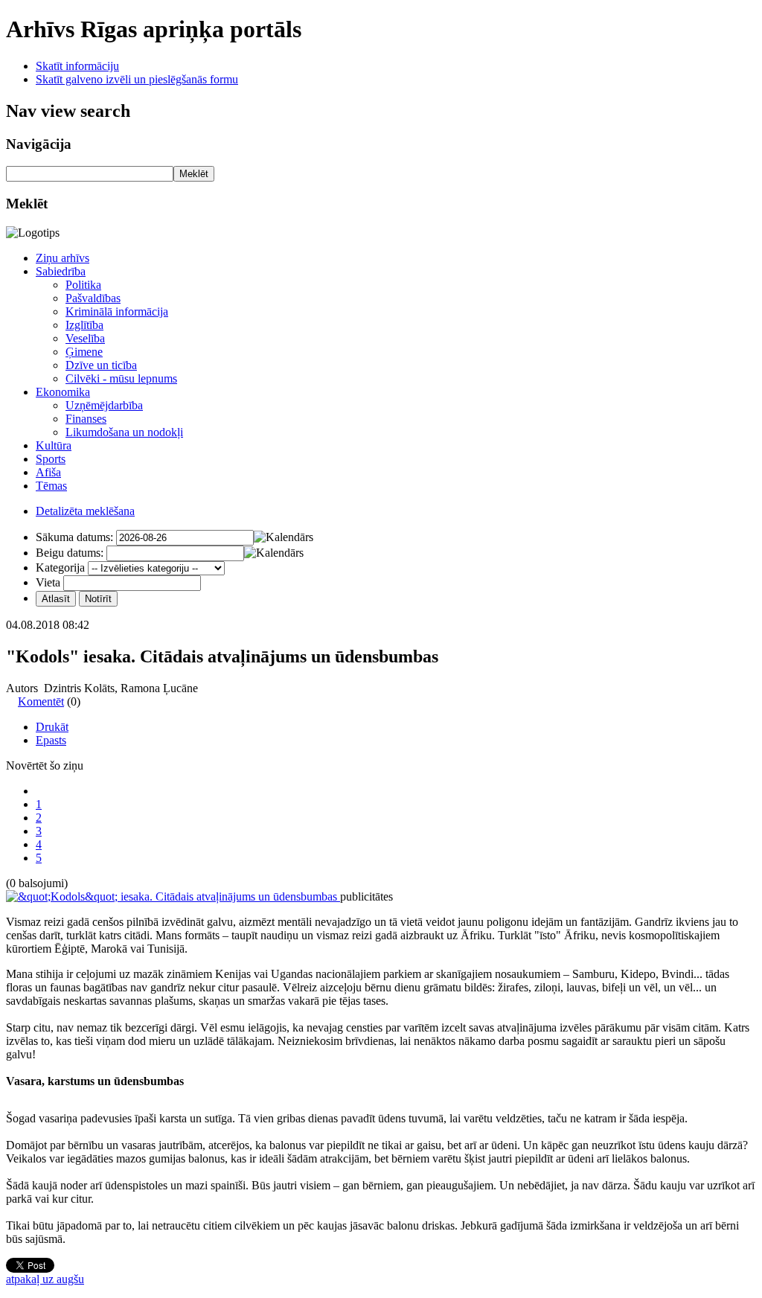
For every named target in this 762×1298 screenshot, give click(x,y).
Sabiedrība (61, 271)
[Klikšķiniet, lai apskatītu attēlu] (173, 896)
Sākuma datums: (74, 537)
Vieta (48, 582)
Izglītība (84, 325)
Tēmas (51, 485)
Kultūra (53, 445)
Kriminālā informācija (116, 311)
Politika (83, 284)
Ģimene (84, 351)
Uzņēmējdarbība (104, 405)
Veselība (85, 338)
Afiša (48, 472)
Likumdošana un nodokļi (124, 432)
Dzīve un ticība (101, 365)
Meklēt (193, 173)
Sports (50, 459)
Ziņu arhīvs (62, 258)
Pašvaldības (93, 298)
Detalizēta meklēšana (85, 511)
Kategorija (60, 567)
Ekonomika (63, 392)
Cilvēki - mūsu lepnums (121, 378)
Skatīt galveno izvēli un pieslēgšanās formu (137, 79)
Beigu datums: (69, 552)
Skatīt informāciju (77, 66)
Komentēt (41, 701)
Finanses (85, 418)
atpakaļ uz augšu (45, 1279)
